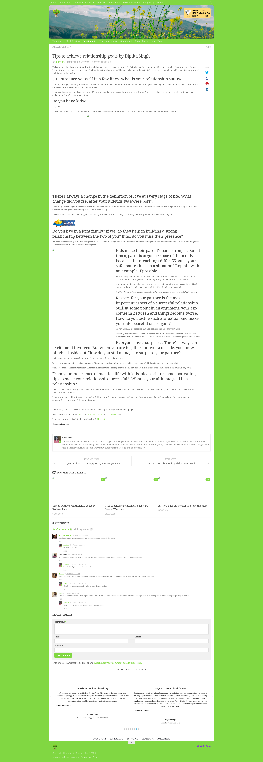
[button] (124, 729)
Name (57, 637)
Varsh (60, 593)
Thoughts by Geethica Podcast (89, 2)
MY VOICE (132, 738)
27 (209, 479)
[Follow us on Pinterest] (207, 746)
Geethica (60, 62)
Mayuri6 (61, 574)
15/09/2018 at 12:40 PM (73, 574)
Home (54, 2)
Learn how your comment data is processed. (118, 663)
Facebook (91, 414)
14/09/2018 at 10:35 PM (79, 602)
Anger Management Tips (148, 41)
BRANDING (148, 738)
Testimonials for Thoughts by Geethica (143, 2)
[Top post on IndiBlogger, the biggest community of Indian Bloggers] (64, 227)
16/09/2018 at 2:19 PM (81, 535)
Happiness (57, 41)
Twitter (100, 414)
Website (58, 645)
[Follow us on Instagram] (204, 746)
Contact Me (114, 2)
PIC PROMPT (116, 738)
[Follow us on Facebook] (198, 746)
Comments (64, 529)
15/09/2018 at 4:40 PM (75, 554)
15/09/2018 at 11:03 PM (79, 583)
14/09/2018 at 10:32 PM (72, 593)
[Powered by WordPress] (64, 757)
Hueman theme (91, 757)
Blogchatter (102, 419)
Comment (60, 622)
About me (65, 2)
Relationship (89, 41)
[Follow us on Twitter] (201, 746)
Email (138, 637)
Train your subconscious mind (115, 41)
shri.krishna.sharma (65, 535)
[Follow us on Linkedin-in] (210, 746)
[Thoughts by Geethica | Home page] (56, 13)
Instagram (112, 414)
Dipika (81, 414)
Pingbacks (84, 529)
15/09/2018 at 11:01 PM (79, 564)
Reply (60, 541)
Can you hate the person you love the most (182, 505)
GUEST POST (99, 738)
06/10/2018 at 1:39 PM (78, 545)
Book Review (73, 41)
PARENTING (163, 738)
